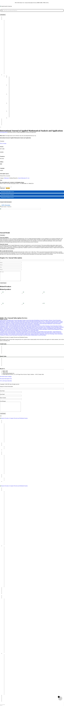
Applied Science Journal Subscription (31, 333)
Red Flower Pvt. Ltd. (14, 108)
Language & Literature (9, 35)
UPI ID (6, 448)
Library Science (8, 68)
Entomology (7, 71)
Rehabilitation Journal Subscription (41, 320)
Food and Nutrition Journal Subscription (44, 331)
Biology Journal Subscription (6, 329)
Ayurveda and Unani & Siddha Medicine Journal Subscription (37, 332)
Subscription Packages (6, 120)
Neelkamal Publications (14, 105)
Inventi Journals (13, 98)
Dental (6, 70)
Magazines (4, 119)
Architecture (7, 22)
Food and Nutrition (9, 58)
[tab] (2, 235)
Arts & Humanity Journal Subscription (19, 329)
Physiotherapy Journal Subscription (20, 324)
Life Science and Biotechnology (11, 60)
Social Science (8, 61)
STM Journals (13, 115)
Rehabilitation (7, 63)
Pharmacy (7, 57)
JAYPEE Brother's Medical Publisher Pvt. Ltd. (19, 100)
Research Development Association (17, 109)
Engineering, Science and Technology (12, 32)
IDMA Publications (14, 90)
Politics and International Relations (12, 24)
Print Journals (5, 422)
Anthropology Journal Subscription (40, 323)
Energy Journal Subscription (31, 325)
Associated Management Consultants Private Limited (20, 82)
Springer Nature (13, 114)
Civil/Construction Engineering (11, 28)
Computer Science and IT (10, 29)
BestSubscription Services (39, 321)
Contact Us (4, 122)
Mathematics (7, 38)
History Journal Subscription (33, 322)
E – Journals (4, 443)
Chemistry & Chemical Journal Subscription (9, 335)
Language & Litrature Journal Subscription (8, 325)
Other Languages (8, 73)
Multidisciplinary (8, 41)
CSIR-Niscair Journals (14, 87)
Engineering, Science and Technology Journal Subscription (51, 333)
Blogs (3, 124)
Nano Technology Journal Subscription (51, 327)
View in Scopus (3, 143)
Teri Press (12, 116)
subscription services (8, 323)
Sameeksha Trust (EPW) (15, 112)
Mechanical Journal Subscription (35, 328)
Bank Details (7, 446)
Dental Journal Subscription (23, 328)
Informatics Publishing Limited (16, 96)
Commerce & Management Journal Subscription (52, 328)
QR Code (7, 447)
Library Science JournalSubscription (46, 322)
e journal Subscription (18, 321)
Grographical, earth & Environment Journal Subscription (16, 322)
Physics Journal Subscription (28, 321)
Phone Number (3, 397)
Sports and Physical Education (11, 54)
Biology (6, 48)
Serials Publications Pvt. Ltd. (15, 113)
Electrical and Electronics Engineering (12, 31)
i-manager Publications (14, 89)
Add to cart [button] (9, 302)
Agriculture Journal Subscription (33, 324)
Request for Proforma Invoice (7, 197)
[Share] (3, 704)
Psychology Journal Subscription (25, 327)
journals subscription (21, 325)
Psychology (7, 45)
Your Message (3, 401)
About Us (4, 18)
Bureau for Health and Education (16, 86)
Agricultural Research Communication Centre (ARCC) (21, 78)
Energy (6, 53)
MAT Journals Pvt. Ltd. (14, 102)
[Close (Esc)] (4, 704)
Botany (6, 47)
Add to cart (2, 188)
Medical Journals (8, 40)
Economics (7, 52)
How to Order (5, 444)
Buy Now (8, 188)
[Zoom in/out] (0, 704)
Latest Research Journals (50, 321)
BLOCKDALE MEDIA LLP (16, 85)
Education (7, 72)
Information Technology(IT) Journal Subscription (26, 331)
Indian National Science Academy (16, 92)
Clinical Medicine (8, 51)
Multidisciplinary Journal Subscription (38, 335)
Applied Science (8, 44)
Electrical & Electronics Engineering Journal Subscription (16, 330)
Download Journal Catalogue (7, 194)
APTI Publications (13, 80)
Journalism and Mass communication (12, 64)
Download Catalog (6, 123)
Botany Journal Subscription (41, 329)
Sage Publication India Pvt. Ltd (16, 111)
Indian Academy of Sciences (15, 91)
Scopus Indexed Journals (10, 21)
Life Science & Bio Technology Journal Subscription (47, 325)
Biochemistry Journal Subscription (7, 321)
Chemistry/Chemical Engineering (11, 49)
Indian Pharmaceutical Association (17, 94)
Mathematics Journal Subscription (54, 323)
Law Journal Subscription (33, 330)
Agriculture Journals (9, 20)
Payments (4, 445)
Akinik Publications (14, 79)
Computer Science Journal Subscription (8, 331)
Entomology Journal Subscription (24, 335)
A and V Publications (14, 77)
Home (3, 17)
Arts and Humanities (9, 37)
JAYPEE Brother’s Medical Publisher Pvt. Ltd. (14, 576)
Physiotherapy (8, 27)
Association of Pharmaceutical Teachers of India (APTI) (21, 83)
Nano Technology (8, 55)
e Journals (4, 121)
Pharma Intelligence (14, 106)
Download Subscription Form (7, 191)
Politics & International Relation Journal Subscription (22, 323)
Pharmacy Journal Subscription (55, 320)
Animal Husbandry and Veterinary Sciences (13, 30)
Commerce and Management (10, 69)
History (6, 56)
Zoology (6, 66)
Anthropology (8, 26)
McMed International (14, 103)
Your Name (2, 390)
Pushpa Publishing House (15, 107)
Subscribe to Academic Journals (6, 324)
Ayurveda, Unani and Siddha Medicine (12, 23)
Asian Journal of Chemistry (15, 81)
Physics (6, 62)
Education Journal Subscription (16, 320)
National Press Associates (15, 104)
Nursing (6, 43)
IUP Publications (13, 99)
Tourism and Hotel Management (11, 65)
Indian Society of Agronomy (15, 95)
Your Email (2, 394)
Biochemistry (7, 46)
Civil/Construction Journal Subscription (16, 333)
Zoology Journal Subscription (28, 320)
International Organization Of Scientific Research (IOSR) (21, 97)
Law (6, 36)
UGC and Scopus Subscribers (6, 380)
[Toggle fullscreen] (1, 704)
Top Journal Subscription (13, 327)
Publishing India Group (14, 88)
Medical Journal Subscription (38, 327)
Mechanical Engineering (10, 39)
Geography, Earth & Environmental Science (13, 34)
